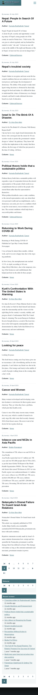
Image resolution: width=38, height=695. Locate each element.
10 (14, 569)
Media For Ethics (10, 640)
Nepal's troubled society (13, 626)
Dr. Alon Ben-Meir (15, 122)
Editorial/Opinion (16, 55)
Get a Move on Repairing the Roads (17, 620)
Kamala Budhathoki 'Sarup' (19, 26)
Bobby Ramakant (15, 447)
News (12, 154)
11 (19, 569)
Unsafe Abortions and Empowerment (18, 606)
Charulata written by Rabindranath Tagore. (20, 600)
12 (24, 569)
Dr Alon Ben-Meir (15, 299)
